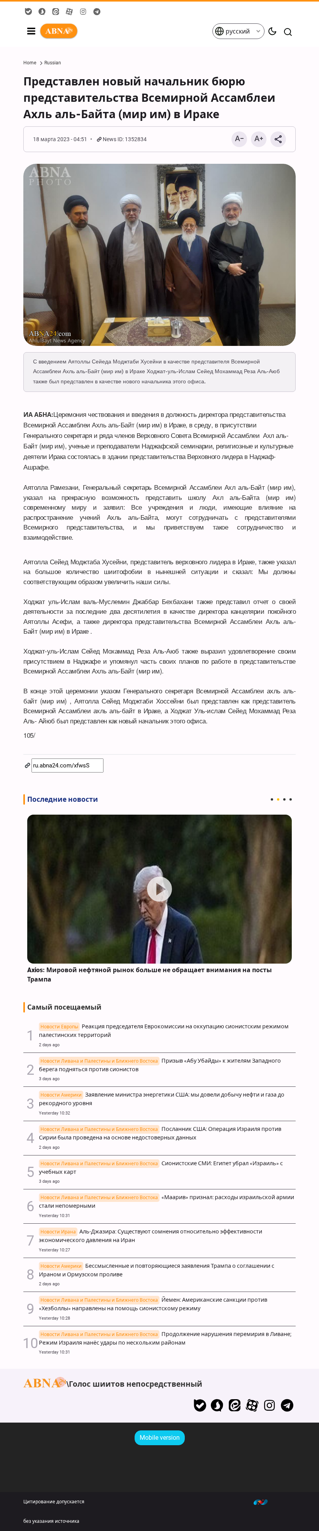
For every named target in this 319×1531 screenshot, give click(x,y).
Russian (52, 63)
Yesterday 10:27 (54, 1250)
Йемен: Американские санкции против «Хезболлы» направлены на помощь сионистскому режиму (153, 1304)
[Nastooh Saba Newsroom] (264, 1502)
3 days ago (49, 1078)
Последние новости (62, 799)
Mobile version (160, 1437)
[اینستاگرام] (269, 1405)
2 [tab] (278, 799)
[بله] (200, 1405)
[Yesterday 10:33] (159, 889)
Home (29, 63)
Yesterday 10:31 (54, 1215)
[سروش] (217, 1405)
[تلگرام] (287, 1405)
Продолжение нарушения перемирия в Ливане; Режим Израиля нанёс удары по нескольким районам (165, 1338)
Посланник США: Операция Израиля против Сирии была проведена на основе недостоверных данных (160, 1133)
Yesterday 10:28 (54, 1318)
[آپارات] (252, 1405)
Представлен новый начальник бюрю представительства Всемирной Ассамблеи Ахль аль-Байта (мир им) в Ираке (149, 98)
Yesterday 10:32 (54, 1113)
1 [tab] (272, 799)
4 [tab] (290, 799)
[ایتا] (235, 1405)
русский (237, 31)
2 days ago (49, 1044)
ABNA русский (125, 31)
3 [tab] (284, 799)
